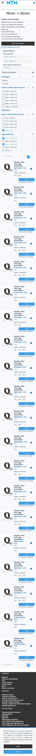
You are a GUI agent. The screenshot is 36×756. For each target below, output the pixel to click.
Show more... (6, 110)
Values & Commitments (10, 679)
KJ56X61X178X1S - (20, 618)
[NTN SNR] (12, 3)
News (4, 686)
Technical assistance (9, 696)
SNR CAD (5, 718)
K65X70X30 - (20, 168)
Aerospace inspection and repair (13, 700)
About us (5, 677)
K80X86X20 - (20, 392)
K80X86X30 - (20, 417)
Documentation (7, 714)
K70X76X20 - (20, 243)
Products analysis (8, 695)
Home (3, 9)
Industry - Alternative (20, 173)
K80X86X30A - (20, 442)
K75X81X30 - (20, 367)
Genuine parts (6, 684)
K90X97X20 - (20, 516)
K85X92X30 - (20, 492)
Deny (18, 746)
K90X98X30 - (20, 593)
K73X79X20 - (20, 342)
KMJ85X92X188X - (20, 645)
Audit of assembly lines (9, 698)
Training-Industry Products (11, 702)
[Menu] (2, 3)
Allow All (18, 752)
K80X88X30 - (20, 467)
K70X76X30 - (20, 268)
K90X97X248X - (19, 542)
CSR (3, 681)
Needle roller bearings (27, 9)
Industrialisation (7, 683)
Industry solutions (13, 9)
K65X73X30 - (20, 193)
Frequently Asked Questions (11, 712)
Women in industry (8, 688)
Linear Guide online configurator (12, 721)
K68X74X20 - (20, 218)
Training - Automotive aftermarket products (16, 704)
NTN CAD (5, 716)
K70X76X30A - (20, 292)
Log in (26, 179)
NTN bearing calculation (10, 719)
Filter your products (18, 43)
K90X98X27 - (20, 568)
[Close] (33, 72)
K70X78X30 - (20, 317)
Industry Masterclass (9, 706)
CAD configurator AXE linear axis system (15, 725)
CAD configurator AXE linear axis (13, 723)
